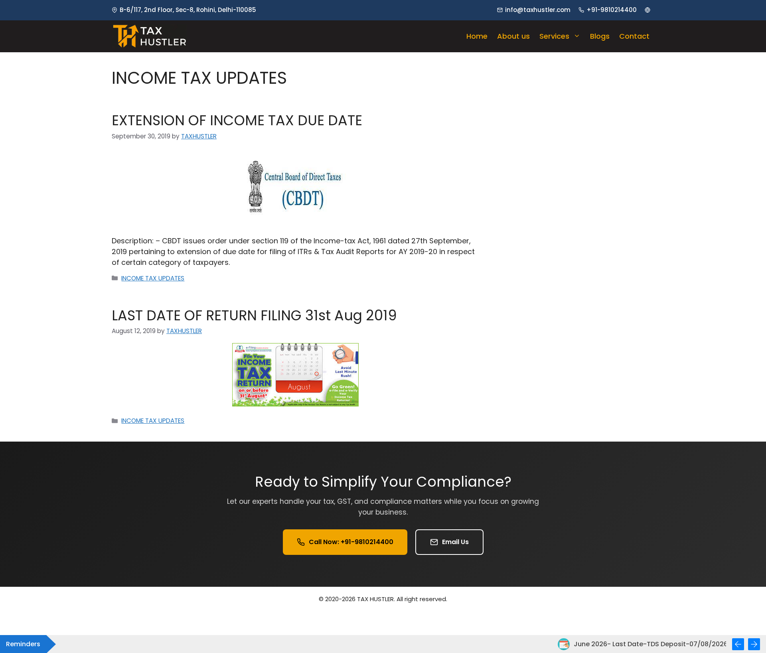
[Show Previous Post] (738, 644)
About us (513, 36)
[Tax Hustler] (149, 36)
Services (554, 36)
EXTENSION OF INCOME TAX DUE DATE (237, 120)
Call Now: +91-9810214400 (351, 541)
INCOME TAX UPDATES (152, 278)
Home (477, 36)
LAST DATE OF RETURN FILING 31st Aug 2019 (254, 315)
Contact (634, 36)
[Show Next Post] (754, 644)
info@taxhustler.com (538, 10)
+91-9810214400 (611, 10)
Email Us (455, 541)
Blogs (600, 36)
